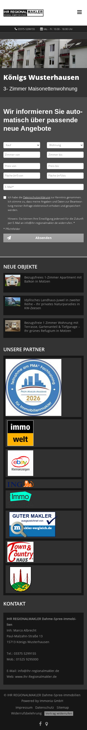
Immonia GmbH (51, 701)
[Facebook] (40, 724)
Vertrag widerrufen (59, 713)
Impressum (24, 707)
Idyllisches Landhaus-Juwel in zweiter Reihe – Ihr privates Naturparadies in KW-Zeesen (52, 304)
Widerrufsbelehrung (26, 713)
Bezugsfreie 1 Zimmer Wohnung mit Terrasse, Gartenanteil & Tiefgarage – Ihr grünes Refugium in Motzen (52, 327)
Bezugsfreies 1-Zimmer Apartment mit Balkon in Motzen (53, 279)
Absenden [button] (43, 238)
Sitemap (63, 707)
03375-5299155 (26, 29)
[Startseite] (23, 12)
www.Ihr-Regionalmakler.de (36, 676)
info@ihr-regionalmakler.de (38, 671)
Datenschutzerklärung (36, 197)
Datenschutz (44, 707)
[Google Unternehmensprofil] (46, 724)
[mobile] (79, 12)
